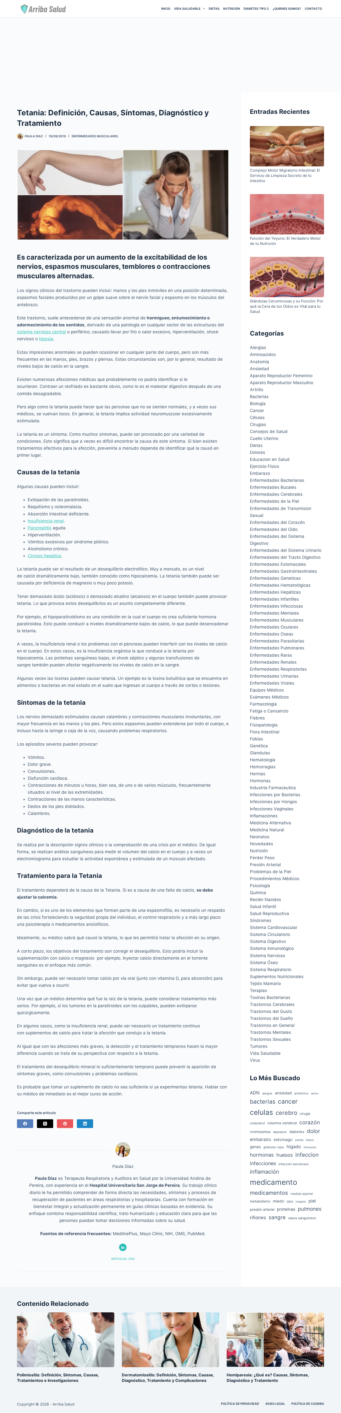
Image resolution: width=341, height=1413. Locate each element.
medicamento (273, 1182)
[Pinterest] (65, 1123)
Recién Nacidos (265, 899)
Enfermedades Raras (271, 655)
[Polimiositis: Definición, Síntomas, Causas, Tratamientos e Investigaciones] (65, 1339)
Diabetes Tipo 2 (256, 8)
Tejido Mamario (265, 983)
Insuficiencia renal (46, 520)
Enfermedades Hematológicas (280, 585)
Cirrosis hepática (44, 555)
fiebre (310, 1140)
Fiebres (257, 717)
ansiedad (283, 1093)
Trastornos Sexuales (270, 1039)
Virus (255, 1060)
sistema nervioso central (41, 331)
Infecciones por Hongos (273, 801)
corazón (309, 1122)
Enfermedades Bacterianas (277, 480)
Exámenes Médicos (269, 697)
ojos (290, 1201)
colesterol (257, 1123)
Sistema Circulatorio (270, 934)
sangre (277, 1217)
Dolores (257, 452)
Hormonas (260, 780)
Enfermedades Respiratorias (278, 669)
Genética (259, 745)
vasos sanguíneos (302, 1218)
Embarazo (260, 473)
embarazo (260, 1139)
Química (258, 892)
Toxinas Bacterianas (270, 997)
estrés (299, 1140)
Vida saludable (187, 8)
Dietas (214, 8)
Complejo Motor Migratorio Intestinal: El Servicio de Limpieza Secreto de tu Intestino (285, 175)
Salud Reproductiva (269, 913)
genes (255, 1146)
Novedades (261, 843)
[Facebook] (25, 1123)
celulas (261, 1112)
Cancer (257, 410)
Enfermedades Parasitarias (277, 640)
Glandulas (260, 752)
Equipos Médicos (267, 690)
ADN (255, 1092)
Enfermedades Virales (272, 683)
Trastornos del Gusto (271, 1011)
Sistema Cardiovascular (273, 927)
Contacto (313, 8)
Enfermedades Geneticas (275, 578)
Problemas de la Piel (270, 871)
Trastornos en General (272, 1025)
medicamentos (269, 1193)
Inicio (165, 8)
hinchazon (310, 1147)
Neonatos (259, 836)
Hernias (257, 773)
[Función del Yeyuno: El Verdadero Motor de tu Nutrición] (287, 215)
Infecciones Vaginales (271, 808)
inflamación (264, 1171)
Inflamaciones (264, 815)
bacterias (262, 1101)
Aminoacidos (263, 354)
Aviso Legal (275, 1404)
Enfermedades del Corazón (277, 522)
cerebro (286, 1112)
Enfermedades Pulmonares (277, 647)
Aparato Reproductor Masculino (281, 382)
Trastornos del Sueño (271, 1018)
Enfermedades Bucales (273, 487)
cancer (288, 1101)
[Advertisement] (170, 55)
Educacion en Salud (270, 459)
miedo (278, 1201)
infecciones (263, 1163)
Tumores (258, 1046)
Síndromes (260, 920)
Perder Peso (262, 857)
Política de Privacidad (240, 1404)
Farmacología (263, 704)
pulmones (310, 1209)
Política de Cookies (307, 1404)
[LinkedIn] (85, 1123)
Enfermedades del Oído (274, 529)
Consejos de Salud (269, 431)
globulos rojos (273, 1147)
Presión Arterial (265, 864)
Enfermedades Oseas (271, 634)
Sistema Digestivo (268, 941)
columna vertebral (282, 1123)
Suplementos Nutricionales (277, 976)
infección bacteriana (294, 1164)
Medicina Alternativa (270, 822)
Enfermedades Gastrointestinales (283, 571)
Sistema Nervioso (267, 955)
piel (312, 1200)
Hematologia (262, 759)
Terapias (258, 990)
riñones (258, 1217)
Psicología (260, 885)
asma (314, 1093)
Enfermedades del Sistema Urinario (285, 550)
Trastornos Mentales (270, 1032)
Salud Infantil (263, 906)
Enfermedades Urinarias (274, 676)
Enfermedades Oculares (274, 627)
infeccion (307, 1154)
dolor (313, 1131)
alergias (267, 1093)
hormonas (262, 1155)
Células (257, 417)
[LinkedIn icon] (123, 1247)
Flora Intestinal (264, 731)
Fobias (256, 738)
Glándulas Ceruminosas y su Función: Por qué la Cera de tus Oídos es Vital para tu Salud (286, 306)
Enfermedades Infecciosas (276, 606)
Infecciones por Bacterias (275, 794)
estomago (283, 1139)
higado (294, 1146)
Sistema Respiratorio (270, 969)
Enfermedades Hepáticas (275, 592)
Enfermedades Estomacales (278, 564)
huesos (284, 1155)
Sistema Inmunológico (272, 948)
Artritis (256, 389)
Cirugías (258, 424)
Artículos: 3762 (123, 1259)
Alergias (258, 347)
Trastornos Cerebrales (272, 1004)
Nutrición (231, 8)
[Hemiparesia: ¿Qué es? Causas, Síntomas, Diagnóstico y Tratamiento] (275, 1339)
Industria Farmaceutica (273, 787)
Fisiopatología (264, 724)
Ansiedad (259, 368)
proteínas (286, 1209)
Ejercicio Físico (264, 466)
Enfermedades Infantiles (274, 599)
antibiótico (301, 1093)
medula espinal (302, 1194)
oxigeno (301, 1201)
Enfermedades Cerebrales (276, 494)
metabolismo (260, 1201)
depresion (280, 1132)
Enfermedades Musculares (95, 136)
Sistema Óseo (264, 962)
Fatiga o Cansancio (269, 710)
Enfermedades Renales (273, 662)
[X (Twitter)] (45, 1123)
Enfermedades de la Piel (274, 501)
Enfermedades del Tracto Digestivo (285, 557)
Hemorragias (263, 766)
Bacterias (259, 396)
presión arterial (262, 1209)
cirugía (305, 1114)
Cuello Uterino (264, 438)
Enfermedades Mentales (274, 613)
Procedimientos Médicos (274, 878)
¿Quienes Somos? (287, 8)
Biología (258, 403)
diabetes (296, 1132)
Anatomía (259, 361)
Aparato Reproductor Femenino (281, 375)
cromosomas (260, 1132)
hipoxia (46, 338)
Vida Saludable (265, 1053)
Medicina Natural (267, 829)
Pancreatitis (39, 527)
